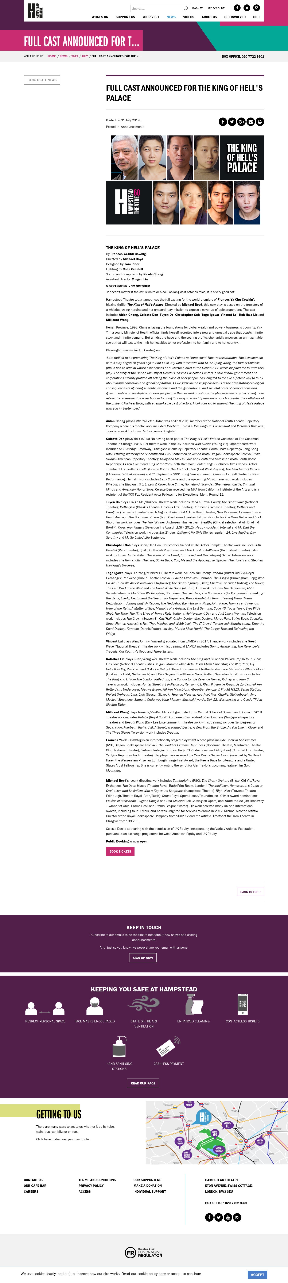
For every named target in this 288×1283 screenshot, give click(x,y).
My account (216, 8)
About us (209, 17)
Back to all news (42, 80)
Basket (197, 8)
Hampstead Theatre (35, 10)
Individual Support (149, 1191)
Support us (125, 17)
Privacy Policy (91, 1185)
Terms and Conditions (97, 1180)
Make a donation (147, 1185)
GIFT (256, 17)
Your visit (151, 17)
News (171, 17)
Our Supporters (147, 1180)
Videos (188, 17)
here (162, 1273)
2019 (74, 56)
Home (52, 56)
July (85, 56)
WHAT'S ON (100, 17)
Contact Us (33, 1180)
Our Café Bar (35, 1185)
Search (185, 8)
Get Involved (235, 17)
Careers (31, 1191)
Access (85, 1191)
